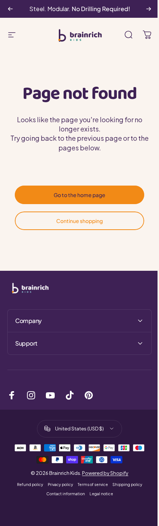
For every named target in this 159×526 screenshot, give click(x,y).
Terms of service (90, 484)
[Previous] (10, 9)
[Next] (149, 9)
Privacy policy (57, 484)
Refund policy (27, 484)
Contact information (62, 493)
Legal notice (98, 493)
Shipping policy (124, 484)
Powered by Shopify (103, 473)
